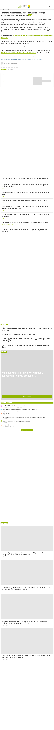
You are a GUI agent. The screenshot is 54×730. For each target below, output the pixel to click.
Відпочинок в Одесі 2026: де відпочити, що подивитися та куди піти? (25, 222)
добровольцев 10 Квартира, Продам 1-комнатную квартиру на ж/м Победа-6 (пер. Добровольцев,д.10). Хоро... (24, 622)
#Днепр (10, 59)
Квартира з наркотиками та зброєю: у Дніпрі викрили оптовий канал (25, 179)
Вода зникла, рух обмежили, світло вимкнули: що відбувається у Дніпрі (26, 346)
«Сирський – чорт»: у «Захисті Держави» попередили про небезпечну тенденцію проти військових (25, 207)
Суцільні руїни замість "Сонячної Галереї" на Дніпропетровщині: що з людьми (26, 340)
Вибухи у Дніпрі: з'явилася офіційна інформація (19, 334)
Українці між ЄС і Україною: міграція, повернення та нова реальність (22, 374)
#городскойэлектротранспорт (24, 59)
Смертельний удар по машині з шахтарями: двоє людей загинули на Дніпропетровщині (25, 185)
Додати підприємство (27, 430)
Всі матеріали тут (27, 396)
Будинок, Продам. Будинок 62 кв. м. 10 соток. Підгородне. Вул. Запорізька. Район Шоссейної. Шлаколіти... (23, 554)
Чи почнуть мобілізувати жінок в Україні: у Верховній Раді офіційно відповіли (24, 231)
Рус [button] (49, 6)
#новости (5, 59)
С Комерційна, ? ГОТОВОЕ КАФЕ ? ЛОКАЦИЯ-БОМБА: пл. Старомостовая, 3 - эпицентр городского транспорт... (26, 656)
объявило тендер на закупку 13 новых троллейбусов (18, 53)
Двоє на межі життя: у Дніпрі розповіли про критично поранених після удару (25, 193)
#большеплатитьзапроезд (37, 59)
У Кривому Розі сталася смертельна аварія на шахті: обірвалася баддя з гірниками (26, 215)
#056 (2, 59)
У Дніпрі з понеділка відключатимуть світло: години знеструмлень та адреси (27, 329)
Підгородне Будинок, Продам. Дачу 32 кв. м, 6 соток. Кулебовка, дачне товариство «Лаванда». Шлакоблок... (26, 588)
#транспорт (14, 59)
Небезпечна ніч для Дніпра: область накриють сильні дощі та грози (24, 200)
